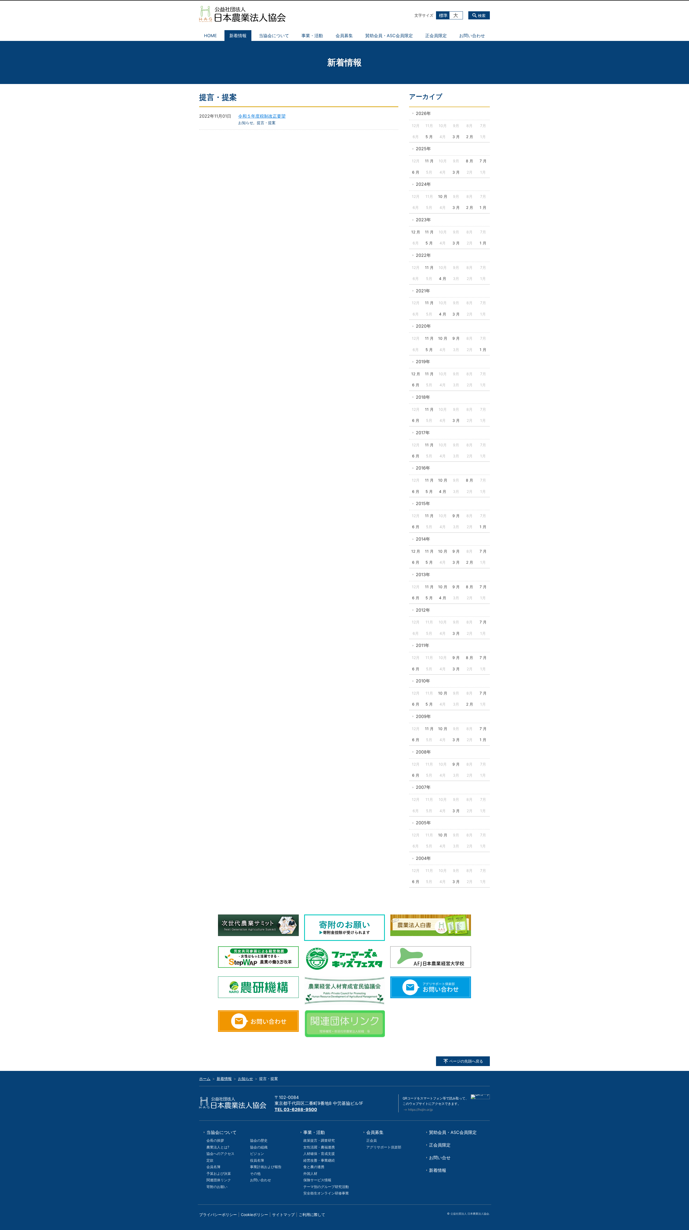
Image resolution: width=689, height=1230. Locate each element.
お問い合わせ (472, 35)
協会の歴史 (259, 1140)
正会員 (371, 1140)
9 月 (456, 338)
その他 (255, 1173)
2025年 (423, 148)
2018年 (423, 397)
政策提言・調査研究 (319, 1140)
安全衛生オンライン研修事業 (326, 1193)
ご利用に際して (312, 1214)
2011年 (422, 645)
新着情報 (238, 35)
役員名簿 (257, 1160)
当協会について (274, 35)
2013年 (423, 574)
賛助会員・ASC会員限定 (389, 35)
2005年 (423, 822)
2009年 (423, 716)
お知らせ (245, 122)
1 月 (483, 207)
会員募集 (344, 35)
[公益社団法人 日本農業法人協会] (242, 14)
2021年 (423, 290)
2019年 (423, 361)
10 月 (442, 196)
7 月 (483, 161)
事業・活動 (312, 35)
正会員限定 (436, 35)
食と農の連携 (313, 1167)
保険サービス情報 (317, 1180)
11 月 (429, 161)
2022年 (423, 255)
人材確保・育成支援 (319, 1153)
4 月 (442, 278)
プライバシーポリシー (218, 1214)
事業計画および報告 (266, 1167)
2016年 (423, 468)
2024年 (423, 184)
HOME (210, 35)
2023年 (423, 219)
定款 (209, 1160)
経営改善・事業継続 (319, 1160)
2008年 (423, 752)
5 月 (429, 136)
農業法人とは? (217, 1147)
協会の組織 (259, 1147)
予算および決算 (218, 1173)
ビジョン (257, 1153)
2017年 (423, 432)
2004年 (423, 858)
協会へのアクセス (220, 1153)
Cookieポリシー (254, 1214)
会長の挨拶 (215, 1140)
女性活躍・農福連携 (319, 1147)
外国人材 (310, 1173)
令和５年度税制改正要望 (262, 116)
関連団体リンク (218, 1180)
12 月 (415, 232)
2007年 (423, 787)
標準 (443, 15)
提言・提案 (266, 122)
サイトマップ (283, 1214)
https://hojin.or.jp (420, 1110)
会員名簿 (213, 1167)
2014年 (423, 539)
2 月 (469, 136)
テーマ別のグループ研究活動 (326, 1187)
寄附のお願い (216, 1187)
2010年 (423, 681)
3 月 (456, 136)
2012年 (423, 610)
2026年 (423, 113)
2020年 (423, 326)
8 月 (469, 161)
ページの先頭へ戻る (466, 1061)
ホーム (204, 1078)
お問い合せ (440, 1157)
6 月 (415, 172)
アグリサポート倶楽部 (383, 1147)
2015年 (423, 503)
